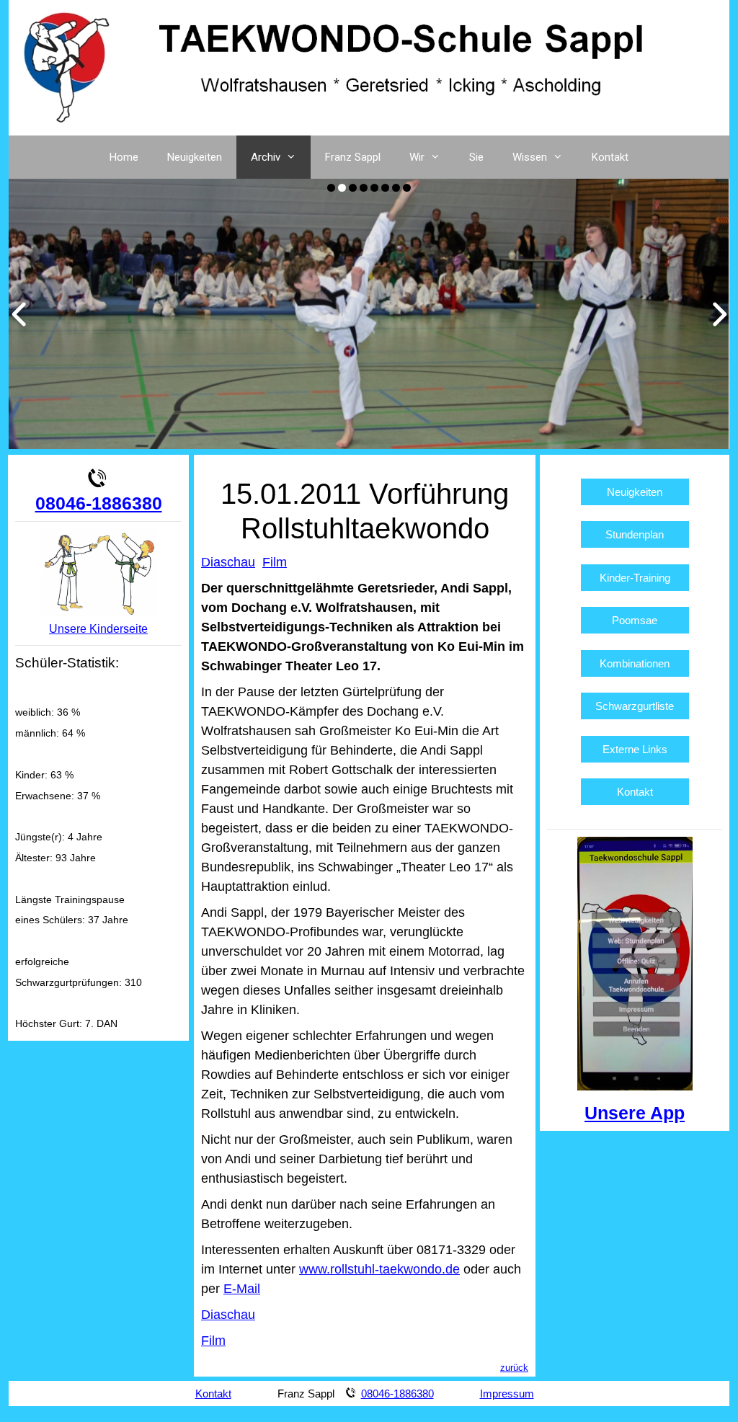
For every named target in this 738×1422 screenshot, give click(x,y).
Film (274, 562)
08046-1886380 (98, 503)
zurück (514, 1367)
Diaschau (228, 562)
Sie (476, 157)
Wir (416, 157)
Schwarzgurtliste (634, 706)
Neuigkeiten (194, 157)
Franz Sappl (353, 157)
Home (124, 157)
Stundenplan (634, 534)
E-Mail (241, 1288)
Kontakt (610, 157)
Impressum (507, 1393)
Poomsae (634, 620)
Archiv (265, 157)
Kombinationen (635, 663)
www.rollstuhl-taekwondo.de (379, 1269)
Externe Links (635, 749)
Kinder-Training (635, 578)
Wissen (529, 157)
